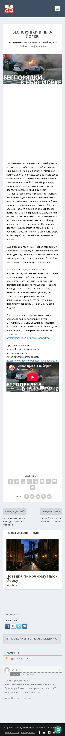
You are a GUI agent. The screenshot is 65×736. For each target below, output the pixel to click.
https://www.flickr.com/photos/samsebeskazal (31, 360)
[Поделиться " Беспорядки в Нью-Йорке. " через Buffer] (42, 481)
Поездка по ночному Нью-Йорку (31, 578)
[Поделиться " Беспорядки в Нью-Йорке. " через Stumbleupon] (48, 481)
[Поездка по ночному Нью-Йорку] (32, 555)
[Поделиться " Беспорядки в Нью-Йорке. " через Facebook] (10, 481)
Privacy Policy (28, 732)
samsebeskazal (32, 42)
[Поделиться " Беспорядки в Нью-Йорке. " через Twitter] (17, 481)
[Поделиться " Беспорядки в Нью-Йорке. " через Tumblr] (23, 481)
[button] (8, 627)
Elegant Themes (26, 727)
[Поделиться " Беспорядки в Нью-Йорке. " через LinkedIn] (35, 481)
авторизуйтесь (12, 614)
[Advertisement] (32, 124)
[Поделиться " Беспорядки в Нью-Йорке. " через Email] (54, 481)
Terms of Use (12, 732)
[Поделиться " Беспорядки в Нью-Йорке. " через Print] (32, 488)
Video (24, 46)
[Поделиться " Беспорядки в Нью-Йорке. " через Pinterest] (29, 481)
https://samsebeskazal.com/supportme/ (28, 337)
